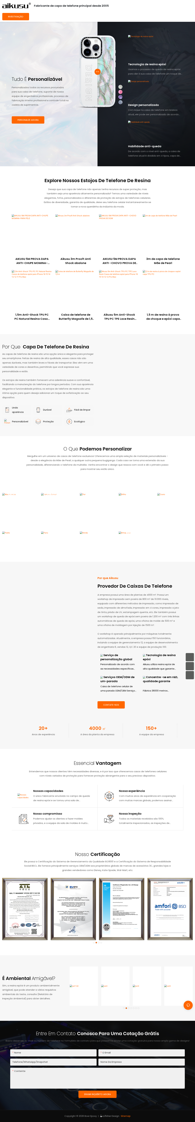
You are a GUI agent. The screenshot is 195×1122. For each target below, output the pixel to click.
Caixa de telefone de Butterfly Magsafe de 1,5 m (76, 317)
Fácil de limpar (82, 409)
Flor (97, 494)
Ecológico (79, 421)
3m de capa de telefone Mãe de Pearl (163, 261)
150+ (151, 728)
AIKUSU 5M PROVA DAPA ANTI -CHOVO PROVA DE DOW (119, 261)
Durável (47, 409)
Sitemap (125, 1116)
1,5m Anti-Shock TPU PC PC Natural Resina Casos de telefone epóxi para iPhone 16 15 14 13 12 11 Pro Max (31, 317)
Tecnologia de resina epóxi (147, 64)
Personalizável (20, 421)
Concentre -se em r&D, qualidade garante (160, 679)
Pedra (19, 532)
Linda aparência (18, 410)
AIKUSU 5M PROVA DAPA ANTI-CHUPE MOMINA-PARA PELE (32, 261)
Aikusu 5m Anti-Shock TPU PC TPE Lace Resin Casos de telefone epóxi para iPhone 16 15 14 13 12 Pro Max (119, 317)
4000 (97, 728)
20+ (43, 728)
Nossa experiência (132, 791)
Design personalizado (143, 105)
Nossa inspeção (130, 814)
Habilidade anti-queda (144, 146)
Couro (175, 494)
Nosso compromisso (47, 814)
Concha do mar (58, 494)
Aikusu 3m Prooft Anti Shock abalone (75, 261)
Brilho (136, 494)
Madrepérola (20, 494)
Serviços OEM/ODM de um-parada (117, 679)
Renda (97, 532)
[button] (93, 942)
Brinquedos (136, 532)
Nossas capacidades (48, 791)
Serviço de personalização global (116, 657)
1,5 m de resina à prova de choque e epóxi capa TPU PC (163, 317)
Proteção (48, 421)
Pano (59, 532)
